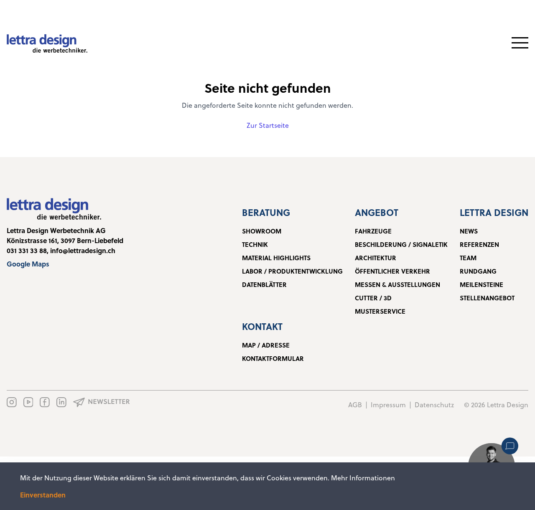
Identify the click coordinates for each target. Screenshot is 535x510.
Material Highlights (276, 257)
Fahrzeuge (373, 231)
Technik (255, 244)
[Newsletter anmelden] (101, 402)
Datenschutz (434, 404)
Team (468, 257)
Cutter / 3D (373, 297)
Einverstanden (43, 495)
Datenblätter (264, 284)
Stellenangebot (487, 297)
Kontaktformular (273, 358)
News (469, 231)
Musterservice (380, 311)
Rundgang (478, 271)
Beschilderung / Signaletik (401, 244)
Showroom (261, 231)
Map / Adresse (266, 345)
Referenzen (479, 244)
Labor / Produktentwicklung (292, 271)
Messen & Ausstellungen (397, 284)
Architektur (375, 257)
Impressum (388, 404)
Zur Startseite (268, 125)
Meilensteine (481, 284)
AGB (355, 404)
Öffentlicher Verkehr (392, 271)
